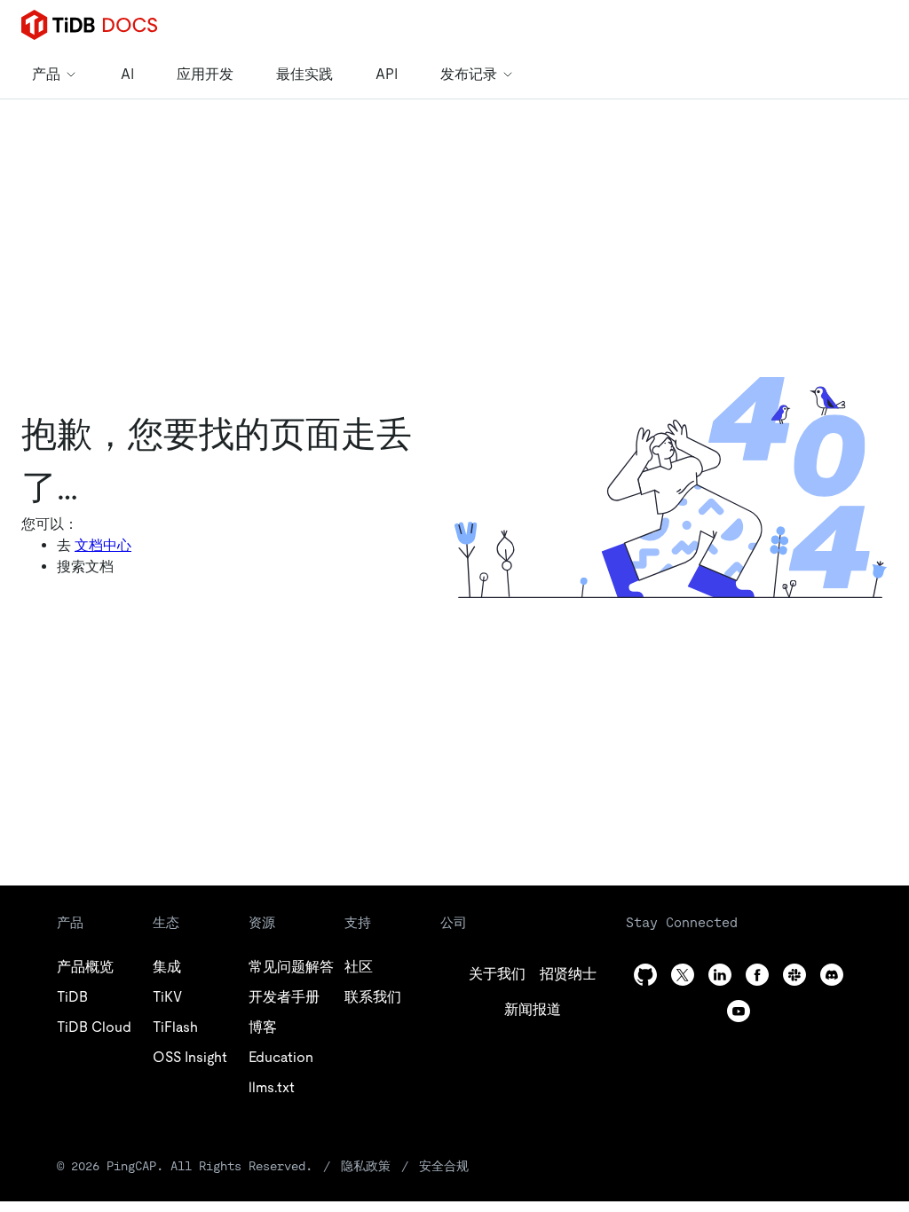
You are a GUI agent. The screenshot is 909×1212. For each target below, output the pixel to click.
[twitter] (682, 974)
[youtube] (738, 1011)
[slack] (794, 974)
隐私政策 (366, 1166)
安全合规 (444, 1166)
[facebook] (757, 974)
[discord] (831, 974)
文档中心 (103, 545)
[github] (645, 974)
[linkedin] (720, 974)
